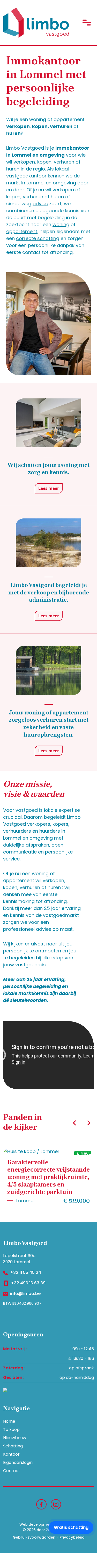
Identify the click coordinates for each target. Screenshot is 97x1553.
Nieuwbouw (14, 1438)
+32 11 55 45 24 (25, 1272)
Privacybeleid (72, 1537)
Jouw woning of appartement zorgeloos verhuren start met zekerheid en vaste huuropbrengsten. (48, 723)
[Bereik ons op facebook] (41, 1504)
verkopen (24, 162)
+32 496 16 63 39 (28, 1283)
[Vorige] (74, 1123)
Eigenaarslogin (18, 1462)
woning (61, 224)
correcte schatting (37, 238)
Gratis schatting (71, 1527)
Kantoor (11, 1454)
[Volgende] (89, 1123)
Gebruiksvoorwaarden (34, 1537)
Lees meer (48, 488)
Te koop (11, 1429)
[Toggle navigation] (86, 23)
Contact (11, 1471)
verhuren (64, 162)
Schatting (13, 1446)
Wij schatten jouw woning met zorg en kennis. (48, 468)
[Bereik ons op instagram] (56, 1504)
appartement (21, 231)
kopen (44, 162)
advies (40, 203)
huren (12, 169)
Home (9, 1421)
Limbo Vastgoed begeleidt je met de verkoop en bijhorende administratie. (48, 592)
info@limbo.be (25, 1293)
